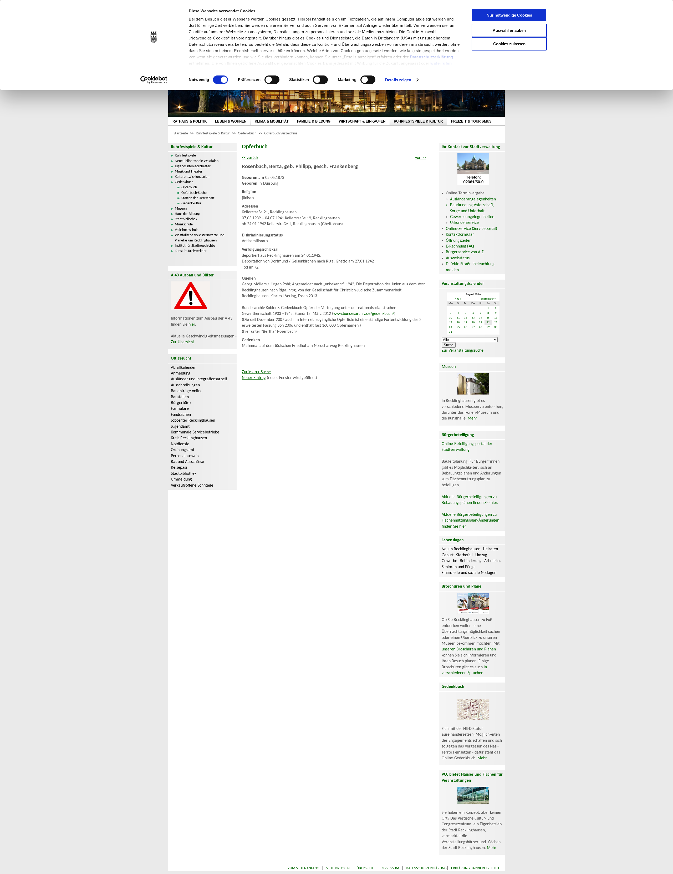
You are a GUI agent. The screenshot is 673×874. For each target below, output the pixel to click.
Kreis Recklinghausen (189, 438)
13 (473, 317)
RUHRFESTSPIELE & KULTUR (418, 121)
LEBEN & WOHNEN (230, 121)
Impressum (389, 868)
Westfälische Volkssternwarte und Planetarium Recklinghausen (199, 238)
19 (465, 322)
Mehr (472, 418)
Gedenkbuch (247, 133)
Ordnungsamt (182, 450)
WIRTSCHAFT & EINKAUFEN (362, 121)
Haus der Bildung (187, 214)
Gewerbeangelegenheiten (472, 217)
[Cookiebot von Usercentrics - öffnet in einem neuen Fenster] (154, 80)
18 (458, 322)
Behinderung (471, 561)
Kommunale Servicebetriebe (195, 432)
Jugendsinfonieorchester (193, 166)
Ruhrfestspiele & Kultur (213, 133)
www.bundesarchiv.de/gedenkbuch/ (363, 314)
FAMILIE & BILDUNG (313, 121)
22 (488, 322)
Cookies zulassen (509, 44)
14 (480, 317)
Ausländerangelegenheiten (473, 199)
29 (488, 327)
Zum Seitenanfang (303, 868)
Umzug (481, 555)
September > (488, 298)
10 (450, 317)
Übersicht (365, 868)
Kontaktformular (460, 235)
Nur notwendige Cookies (509, 15)
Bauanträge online (186, 391)
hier (191, 324)
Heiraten (490, 549)
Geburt (447, 555)
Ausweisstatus (458, 258)
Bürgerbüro (181, 403)
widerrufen (441, 63)
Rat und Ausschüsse (187, 462)
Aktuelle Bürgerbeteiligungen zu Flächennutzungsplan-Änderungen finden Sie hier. (470, 521)
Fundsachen (181, 415)
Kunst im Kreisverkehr (191, 251)
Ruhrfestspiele (185, 156)
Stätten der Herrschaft (198, 198)
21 (480, 322)
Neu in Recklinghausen (461, 549)
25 (458, 327)
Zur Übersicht (182, 342)
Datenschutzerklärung (431, 57)
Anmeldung (180, 373)
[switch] (271, 79)
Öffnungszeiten (458, 241)
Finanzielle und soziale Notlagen (469, 573)
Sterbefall (464, 555)
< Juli (458, 298)
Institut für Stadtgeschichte (195, 246)
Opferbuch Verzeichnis (280, 133)
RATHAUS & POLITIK (189, 121)
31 (450, 332)
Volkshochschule (186, 230)
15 (488, 317)
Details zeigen (398, 80)
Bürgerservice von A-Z (465, 252)
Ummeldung (181, 479)
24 (450, 327)
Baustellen (180, 397)
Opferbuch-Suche (194, 193)
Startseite (181, 133)
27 (473, 327)
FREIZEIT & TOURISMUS (471, 121)
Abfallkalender (183, 368)
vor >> (420, 158)
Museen (181, 209)
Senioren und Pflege (459, 567)
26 (465, 327)
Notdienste (180, 444)
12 (465, 317)
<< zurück (250, 158)
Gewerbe (449, 561)
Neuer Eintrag (254, 378)
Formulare (180, 409)
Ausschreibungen (185, 385)
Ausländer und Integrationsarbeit (199, 379)
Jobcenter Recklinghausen (193, 420)
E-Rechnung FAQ (460, 246)
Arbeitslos (492, 561)
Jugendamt (180, 427)
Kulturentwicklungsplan (192, 177)
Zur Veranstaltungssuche (462, 350)
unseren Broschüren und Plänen (469, 649)
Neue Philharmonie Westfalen (196, 161)
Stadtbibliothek (186, 219)
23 (495, 322)
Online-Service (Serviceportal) (471, 229)
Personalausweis (185, 456)
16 (495, 317)
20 (473, 322)
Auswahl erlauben (509, 30)
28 (480, 327)
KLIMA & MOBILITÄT (272, 121)
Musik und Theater (188, 172)
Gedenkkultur (191, 203)
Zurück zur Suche (256, 372)
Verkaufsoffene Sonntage (192, 485)
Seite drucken (338, 868)
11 (458, 317)
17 (450, 322)
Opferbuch (189, 187)
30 (495, 327)
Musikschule (184, 224)
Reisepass (179, 468)
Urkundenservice (464, 223)
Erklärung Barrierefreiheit (475, 868)
